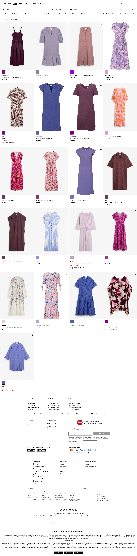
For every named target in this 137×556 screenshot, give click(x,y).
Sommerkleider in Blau (53, 401)
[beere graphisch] (106, 321)
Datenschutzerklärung (120, 547)
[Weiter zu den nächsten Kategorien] (134, 14)
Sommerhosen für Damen (101, 493)
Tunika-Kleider (31, 405)
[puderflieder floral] (3, 321)
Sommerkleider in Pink (53, 409)
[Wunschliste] (128, 3)
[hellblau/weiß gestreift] (37, 257)
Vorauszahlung (87, 453)
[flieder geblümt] (106, 72)
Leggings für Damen (32, 497)
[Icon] (32, 24)
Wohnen (61, 474)
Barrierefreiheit (74, 516)
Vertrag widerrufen (84, 516)
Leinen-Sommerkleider (74, 403)
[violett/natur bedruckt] (37, 197)
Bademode (61, 469)
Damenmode (62, 464)
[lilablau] (3, 382)
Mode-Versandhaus (87, 491)
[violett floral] (3, 197)
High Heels (72, 495)
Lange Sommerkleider (73, 405)
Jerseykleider (31, 409)
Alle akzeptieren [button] (78, 553)
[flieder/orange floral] (106, 133)
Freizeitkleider (31, 401)
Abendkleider (72, 493)
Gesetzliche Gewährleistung (97, 516)
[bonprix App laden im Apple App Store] (31, 450)
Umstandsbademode (102, 498)
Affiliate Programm (89, 469)
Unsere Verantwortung (90, 466)
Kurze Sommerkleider (73, 409)
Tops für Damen (45, 493)
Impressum (66, 516)
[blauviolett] (37, 133)
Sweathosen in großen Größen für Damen (74, 499)
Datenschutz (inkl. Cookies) (43, 516)
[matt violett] (72, 72)
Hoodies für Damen (32, 491)
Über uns (87, 464)
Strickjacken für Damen (47, 491)
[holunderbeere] (3, 72)
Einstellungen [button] (58, 553)
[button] (5, 19)
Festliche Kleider (59, 495)
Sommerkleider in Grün (53, 407)
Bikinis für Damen (101, 496)
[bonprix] (7, 3)
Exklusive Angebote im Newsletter (70, 414)
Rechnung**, (72, 453)
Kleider (29, 495)
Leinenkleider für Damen (33, 407)
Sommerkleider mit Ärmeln (75, 407)
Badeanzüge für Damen (102, 500)
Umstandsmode (45, 497)
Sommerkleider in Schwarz (54, 405)
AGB (34, 516)
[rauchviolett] (37, 72)
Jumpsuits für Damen (60, 499)
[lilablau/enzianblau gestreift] (72, 321)
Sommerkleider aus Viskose (75, 401)
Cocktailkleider (59, 497)
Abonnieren (102, 434)
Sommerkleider (101, 491)
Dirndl (70, 491)
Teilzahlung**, (79, 453)
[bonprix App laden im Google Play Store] (41, 450)
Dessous (71, 497)
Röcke (42, 495)
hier (9, 537)
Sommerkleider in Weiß (53, 403)
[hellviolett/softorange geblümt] (37, 321)
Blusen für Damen (32, 493)
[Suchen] (121, 3)
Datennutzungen (47, 534)
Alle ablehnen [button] (68, 552)
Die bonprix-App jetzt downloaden (42, 414)
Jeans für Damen (32, 499)
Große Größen (62, 471)
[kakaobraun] (106, 197)
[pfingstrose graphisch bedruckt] (106, 257)
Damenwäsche (62, 466)
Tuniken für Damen (46, 499)
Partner (10, 534)
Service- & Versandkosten (79, 513)
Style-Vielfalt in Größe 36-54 (98, 414)
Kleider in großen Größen (61, 493)
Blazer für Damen (59, 491)
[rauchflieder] (72, 257)
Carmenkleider (31, 403)
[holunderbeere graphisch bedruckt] (3, 133)
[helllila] (72, 197)
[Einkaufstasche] (132, 3)
